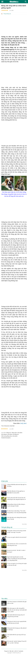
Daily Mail (23, 423)
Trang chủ (6, 651)
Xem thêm (24, 524)
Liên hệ (16, 651)
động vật (9, 432)
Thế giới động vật (7, 13)
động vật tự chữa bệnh (17, 432)
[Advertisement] (14, 25)
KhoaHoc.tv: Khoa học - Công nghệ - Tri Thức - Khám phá (14, 1)
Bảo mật (11, 651)
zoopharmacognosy (6, 437)
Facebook (20, 651)
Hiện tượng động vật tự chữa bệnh (9, 436)
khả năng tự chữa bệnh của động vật (9, 434)
